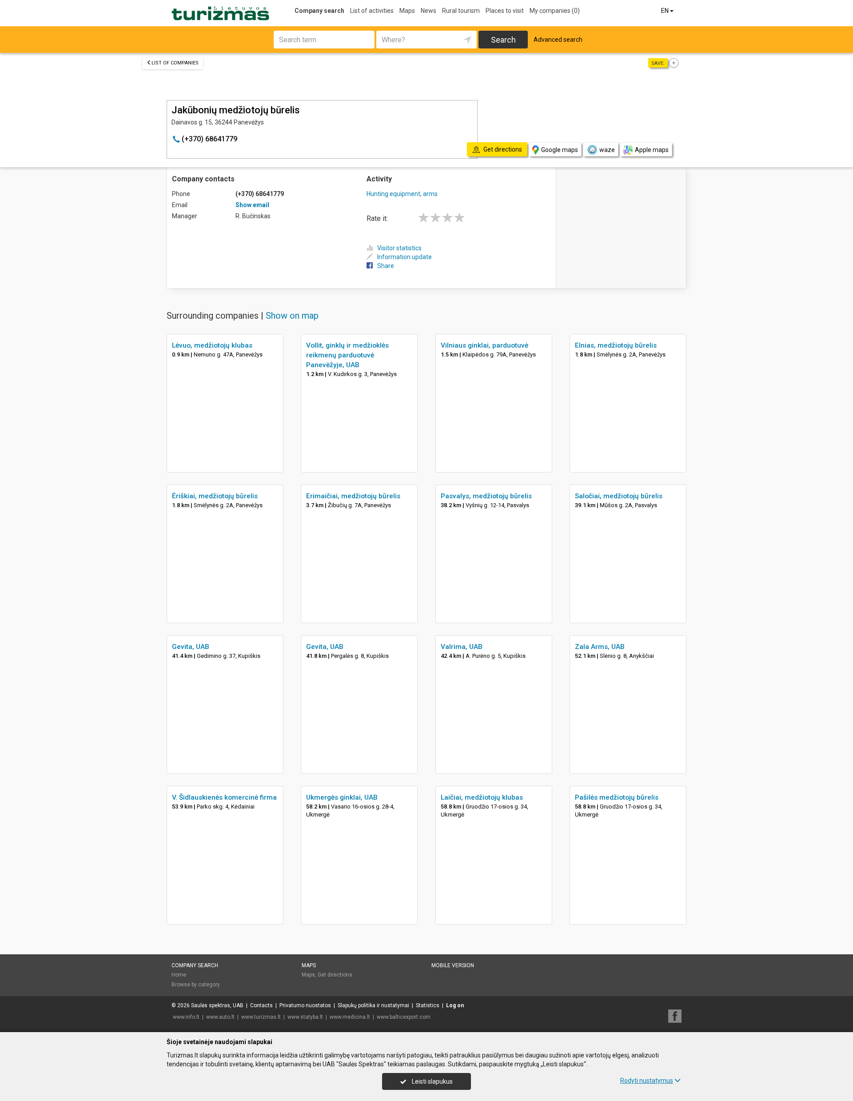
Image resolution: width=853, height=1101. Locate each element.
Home (178, 975)
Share (385, 265)
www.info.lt (186, 1017)
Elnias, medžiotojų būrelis (616, 345)
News (428, 10)
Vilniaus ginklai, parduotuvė (484, 345)
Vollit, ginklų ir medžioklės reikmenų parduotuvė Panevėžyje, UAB (347, 355)
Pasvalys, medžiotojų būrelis (486, 496)
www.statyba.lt (305, 1017)
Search (503, 39)
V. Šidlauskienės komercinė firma (224, 797)
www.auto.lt (220, 1017)
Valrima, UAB (461, 647)
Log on (455, 1005)
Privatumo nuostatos (305, 1005)
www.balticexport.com (403, 1017)
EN (665, 10)
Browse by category (195, 984)
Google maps (559, 149)
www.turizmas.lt (261, 1017)
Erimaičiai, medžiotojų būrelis (353, 496)
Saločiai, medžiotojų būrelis (618, 496)
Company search (319, 10)
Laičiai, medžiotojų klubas (482, 797)
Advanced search (558, 39)
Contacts (261, 1005)
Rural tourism (461, 10)
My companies (555, 10)
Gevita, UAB (190, 647)
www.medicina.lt (350, 1017)
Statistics (427, 1005)
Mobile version (452, 965)
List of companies (175, 63)
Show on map (292, 315)
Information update (404, 256)
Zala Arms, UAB (600, 647)
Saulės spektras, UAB (217, 1005)
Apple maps (652, 149)
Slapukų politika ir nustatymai (373, 1005)
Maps (407, 10)
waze (607, 149)
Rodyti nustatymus (646, 1080)
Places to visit (505, 10)
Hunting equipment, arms (402, 193)
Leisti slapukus (432, 1081)
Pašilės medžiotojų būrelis (616, 797)
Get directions (335, 975)
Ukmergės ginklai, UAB (342, 797)
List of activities (372, 10)
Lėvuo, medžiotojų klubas (212, 345)
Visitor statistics (399, 248)
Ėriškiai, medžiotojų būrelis (215, 496)
